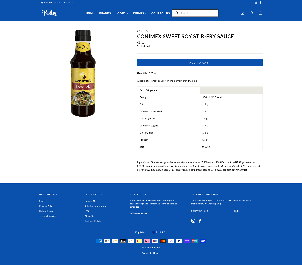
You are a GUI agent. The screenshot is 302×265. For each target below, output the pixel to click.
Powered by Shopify (151, 253)
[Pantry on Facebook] (200, 221)
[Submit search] (176, 13)
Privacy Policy (46, 206)
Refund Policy (46, 211)
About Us (69, 2)
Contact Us (90, 201)
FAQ (87, 211)
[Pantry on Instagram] (193, 221)
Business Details (93, 221)
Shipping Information (49, 2)
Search (42, 201)
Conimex (143, 31)
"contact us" (155, 203)
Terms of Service (47, 216)
